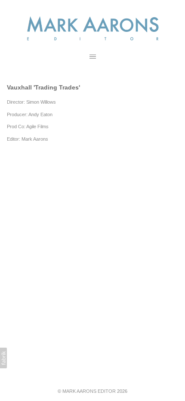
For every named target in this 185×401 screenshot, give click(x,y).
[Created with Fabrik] (3, 358)
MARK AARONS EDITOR (89, 391)
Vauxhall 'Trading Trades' (43, 87)
